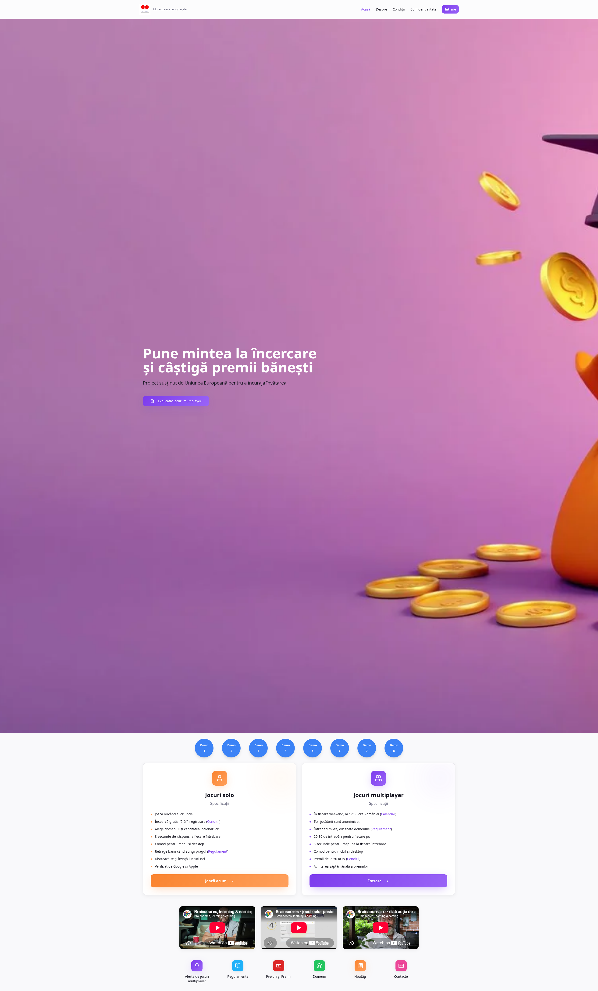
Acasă (365, 9)
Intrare (450, 9)
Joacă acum (216, 880)
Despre (381, 9)
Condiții (399, 9)
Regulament (217, 851)
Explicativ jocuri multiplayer (179, 401)
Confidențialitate (423, 9)
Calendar (388, 814)
